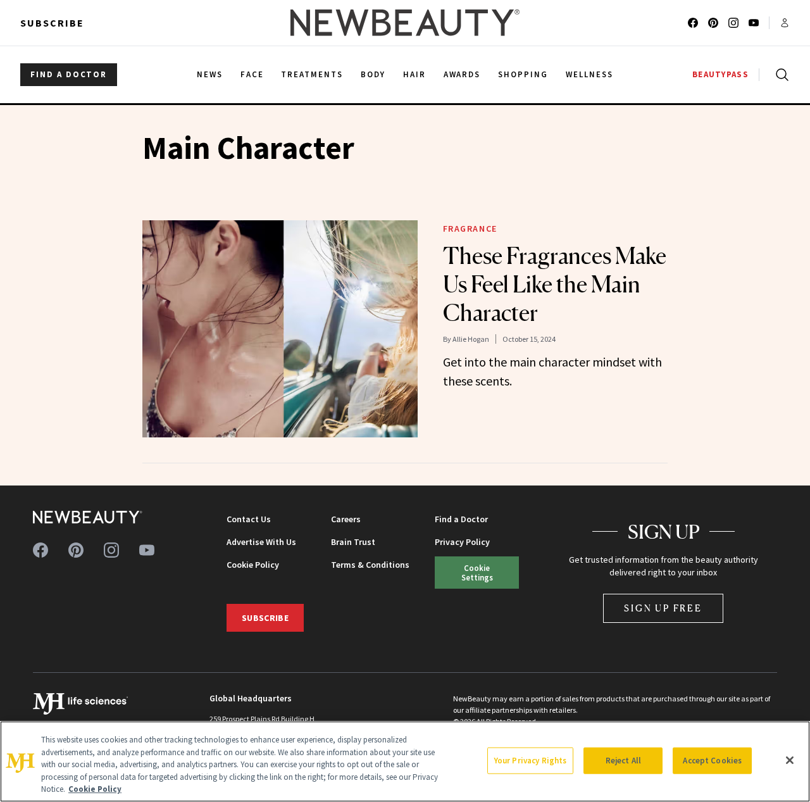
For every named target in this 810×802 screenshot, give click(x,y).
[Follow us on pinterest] (713, 23)
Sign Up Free (663, 608)
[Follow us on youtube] (754, 23)
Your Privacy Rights (530, 760)
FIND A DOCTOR (68, 74)
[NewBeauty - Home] (405, 22)
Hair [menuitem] (414, 74)
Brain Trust (353, 542)
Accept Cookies (712, 760)
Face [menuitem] (252, 74)
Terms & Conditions (370, 564)
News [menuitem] (210, 74)
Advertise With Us (261, 542)
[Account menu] (785, 23)
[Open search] (780, 74)
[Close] (790, 760)
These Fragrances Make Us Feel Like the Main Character (554, 284)
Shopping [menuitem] (523, 74)
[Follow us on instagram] (733, 23)
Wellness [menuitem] (589, 74)
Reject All (623, 760)
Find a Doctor (461, 519)
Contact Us (249, 519)
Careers (346, 519)
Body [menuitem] (373, 74)
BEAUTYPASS (720, 74)
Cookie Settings (477, 572)
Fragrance (470, 228)
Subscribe (52, 22)
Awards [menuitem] (462, 74)
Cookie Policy (253, 564)
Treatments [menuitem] (312, 74)
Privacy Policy (462, 542)
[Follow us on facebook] (693, 23)
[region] (405, 761)
